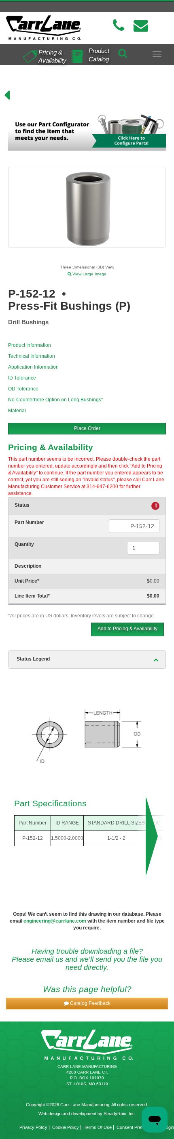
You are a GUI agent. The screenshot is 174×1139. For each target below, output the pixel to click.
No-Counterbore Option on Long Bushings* (55, 400)
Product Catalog (99, 55)
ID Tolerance (22, 378)
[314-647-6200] (118, 25)
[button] (87, 1003)
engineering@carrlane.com (54, 921)
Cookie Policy (65, 1127)
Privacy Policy (33, 1127)
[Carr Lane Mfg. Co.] (43, 27)
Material (17, 410)
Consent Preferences (138, 1127)
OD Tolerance (23, 389)
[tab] (87, 659)
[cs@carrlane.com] (140, 25)
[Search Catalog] (122, 51)
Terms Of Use (98, 1127)
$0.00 (153, 581)
